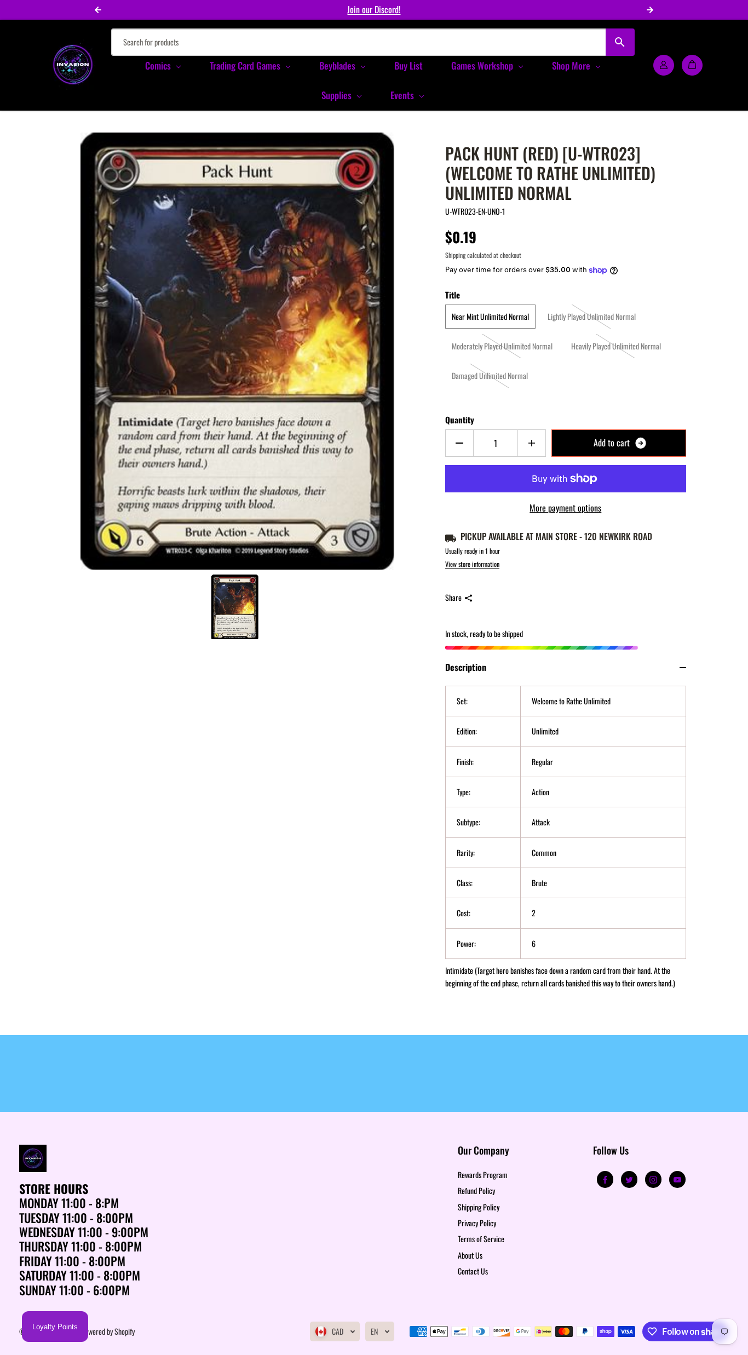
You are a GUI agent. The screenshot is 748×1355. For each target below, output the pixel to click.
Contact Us (473, 1271)
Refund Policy (476, 1190)
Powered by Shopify (108, 1331)
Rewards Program (483, 1174)
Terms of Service (481, 1238)
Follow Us (611, 1151)
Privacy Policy (477, 1222)
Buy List (408, 65)
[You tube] (677, 1180)
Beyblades (338, 65)
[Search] (620, 42)
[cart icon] (692, 64)
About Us (470, 1255)
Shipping (455, 255)
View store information (472, 564)
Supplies (337, 95)
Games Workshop (483, 65)
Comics (159, 65)
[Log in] (663, 64)
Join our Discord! (373, 9)
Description (465, 667)
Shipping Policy (478, 1207)
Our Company (483, 1151)
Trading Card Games (246, 65)
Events (403, 95)
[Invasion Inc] (72, 64)
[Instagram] (653, 1180)
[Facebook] (605, 1180)
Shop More (572, 65)
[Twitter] (629, 1180)
